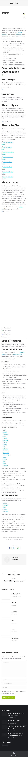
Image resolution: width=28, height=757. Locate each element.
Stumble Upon (6, 455)
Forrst (4, 463)
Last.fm (5, 442)
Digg (4, 446)
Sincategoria (6, 13)
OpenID (5, 459)
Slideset (14, 603)
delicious (5, 449)
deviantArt (5, 451)
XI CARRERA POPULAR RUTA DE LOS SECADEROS (17, 727)
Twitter (5, 432)
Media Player (15, 638)
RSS (4, 430)
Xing (4, 461)
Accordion (14, 611)
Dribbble (5, 444)
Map (13, 620)
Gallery (13, 629)
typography (18, 34)
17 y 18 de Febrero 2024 (14, 720)
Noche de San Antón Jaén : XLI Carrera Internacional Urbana (15, 734)
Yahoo (4, 457)
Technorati (6, 453)
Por (19, 537)
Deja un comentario (17, 539)
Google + (5, 465)
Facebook (5, 434)
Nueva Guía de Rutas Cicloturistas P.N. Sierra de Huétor (16, 714)
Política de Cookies (16, 594)
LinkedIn (5, 438)
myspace (5, 440)
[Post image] (6, 596)
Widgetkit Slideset (17, 354)
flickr (4, 436)
